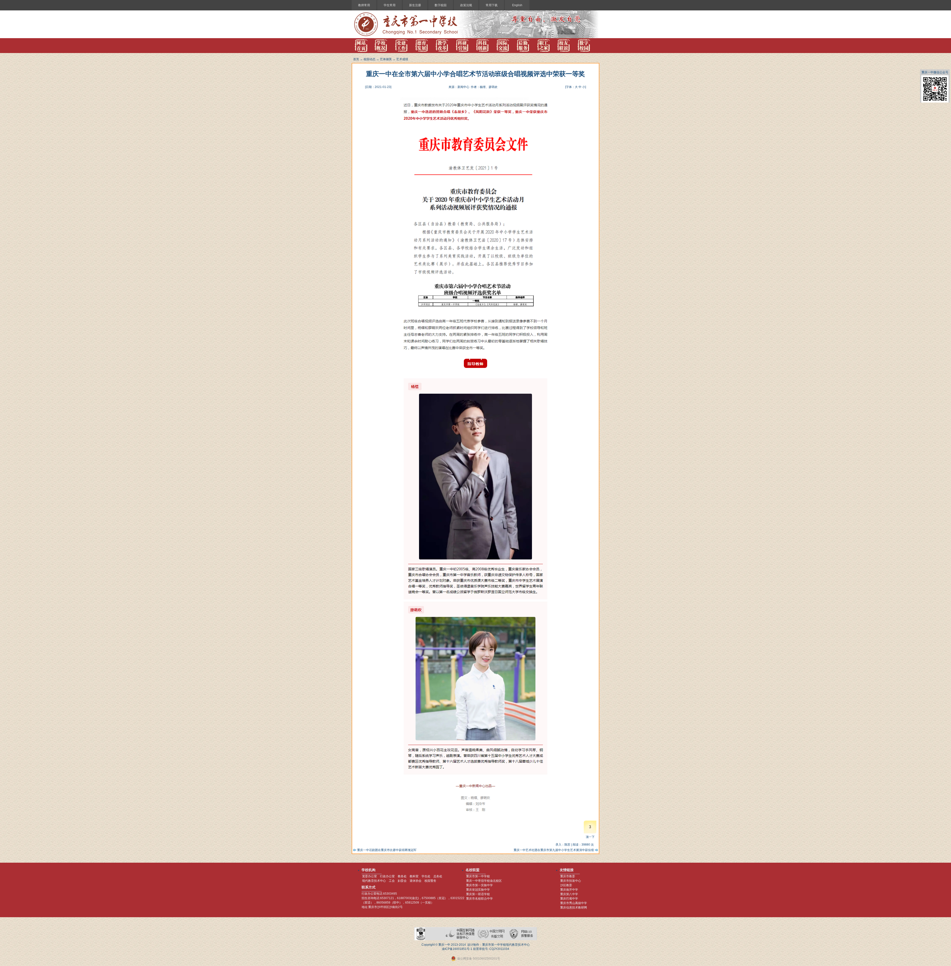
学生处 (426, 876)
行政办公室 (387, 876)
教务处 (402, 876)
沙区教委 (566, 885)
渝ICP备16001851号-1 (457, 949)
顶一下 (590, 837)
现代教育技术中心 (374, 881)
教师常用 (364, 5)
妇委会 (402, 881)
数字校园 (441, 5)
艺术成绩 (402, 59)
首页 (356, 59)
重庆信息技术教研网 (573, 907)
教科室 (414, 876)
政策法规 (466, 5)
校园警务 (430, 881)
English (517, 5)
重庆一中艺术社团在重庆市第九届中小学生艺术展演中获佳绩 (554, 850)
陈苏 (567, 844)
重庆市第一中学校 (478, 876)
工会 (392, 881)
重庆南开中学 (569, 889)
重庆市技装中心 (570, 881)
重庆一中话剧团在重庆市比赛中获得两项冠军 (387, 850)
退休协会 (416, 881)
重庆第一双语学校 (478, 894)
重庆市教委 (567, 876)
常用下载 (492, 5)
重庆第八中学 (569, 894)
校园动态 (369, 59)
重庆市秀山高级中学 (573, 903)
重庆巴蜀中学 (569, 898)
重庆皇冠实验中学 (478, 889)
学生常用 (390, 5)
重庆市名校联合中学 (479, 898)
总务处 (437, 876)
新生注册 (415, 5)
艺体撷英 (386, 59)
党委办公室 (369, 876)
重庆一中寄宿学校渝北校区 (484, 881)
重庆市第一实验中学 (479, 885)
